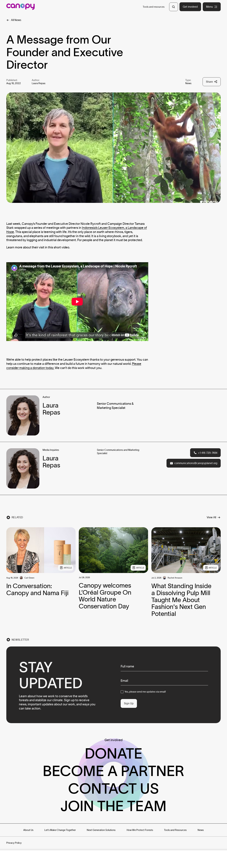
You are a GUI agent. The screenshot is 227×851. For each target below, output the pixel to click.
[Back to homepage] (20, 6)
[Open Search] (173, 6)
